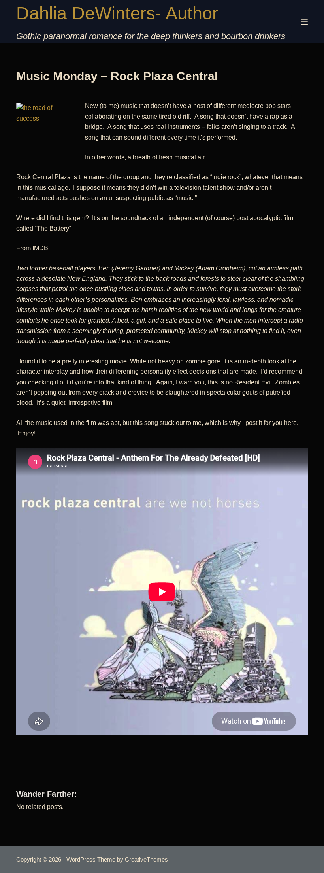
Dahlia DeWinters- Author (117, 13)
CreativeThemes (146, 859)
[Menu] (304, 21)
